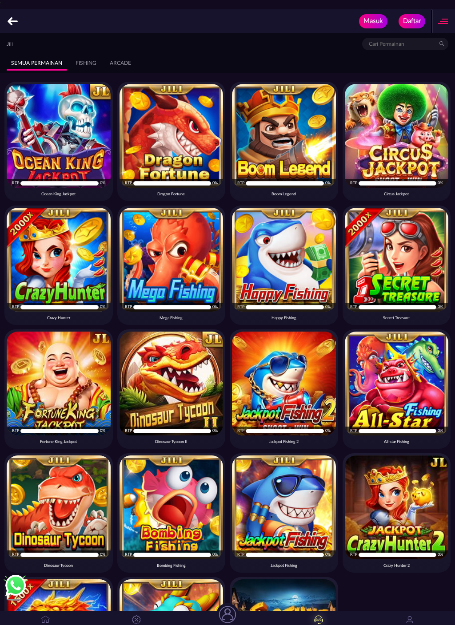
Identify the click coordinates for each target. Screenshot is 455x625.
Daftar (412, 21)
